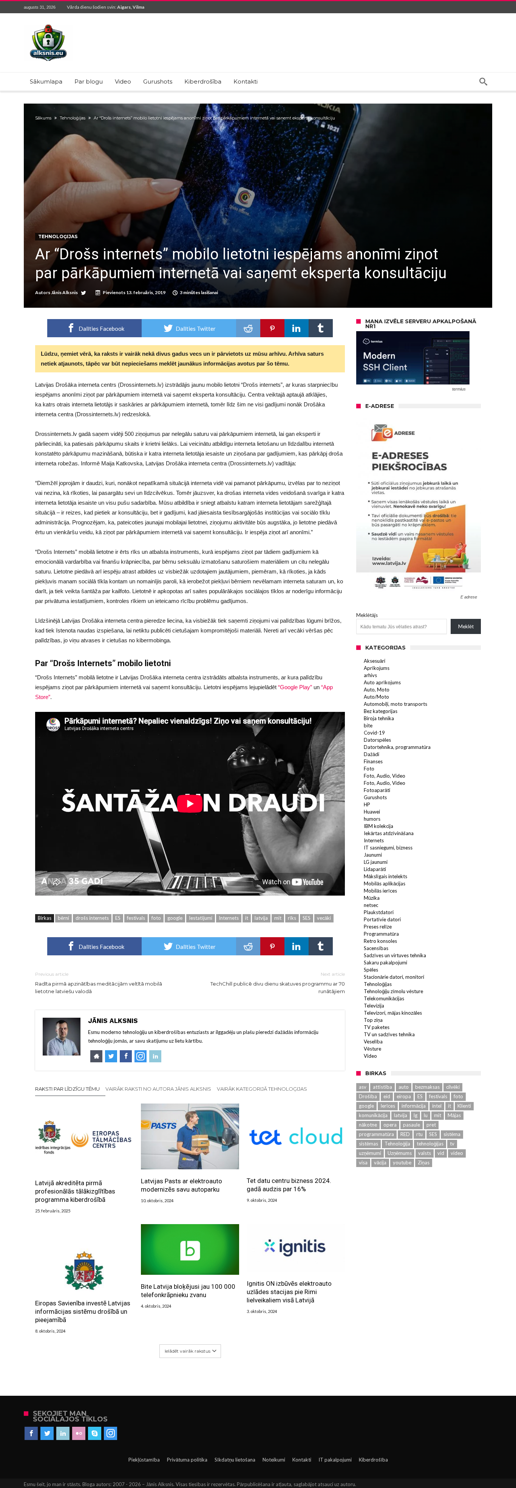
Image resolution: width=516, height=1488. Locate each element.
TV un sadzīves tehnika (389, 1034)
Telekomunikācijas (384, 998)
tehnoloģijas (430, 1144)
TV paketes (376, 1027)
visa (363, 1162)
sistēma (451, 1134)
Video (370, 1056)
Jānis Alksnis (64, 292)
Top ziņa (373, 1020)
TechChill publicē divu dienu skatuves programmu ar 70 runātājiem (277, 982)
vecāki (324, 918)
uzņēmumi (370, 1153)
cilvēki (453, 1087)
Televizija (374, 1006)
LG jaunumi (376, 862)
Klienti (464, 1106)
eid (386, 1096)
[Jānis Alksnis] (48, 24)
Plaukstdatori (379, 912)
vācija (380, 1162)
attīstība (382, 1087)
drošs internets (92, 918)
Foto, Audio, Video (384, 776)
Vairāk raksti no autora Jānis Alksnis (158, 1089)
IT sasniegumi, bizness (388, 848)
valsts (424, 1153)
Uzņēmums (400, 1153)
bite (368, 725)
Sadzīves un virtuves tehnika (395, 955)
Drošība (368, 1096)
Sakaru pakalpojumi (385, 962)
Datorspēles (377, 740)
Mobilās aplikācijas (384, 883)
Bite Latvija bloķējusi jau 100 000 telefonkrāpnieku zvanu (188, 1291)
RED (405, 1134)
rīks (292, 918)
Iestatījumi (200, 918)
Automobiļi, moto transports (395, 704)
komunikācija (373, 1115)
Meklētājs (367, 615)
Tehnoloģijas (72, 118)
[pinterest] (272, 328)
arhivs (370, 675)
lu (426, 1115)
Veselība (373, 1041)
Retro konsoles (380, 941)
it (246, 918)
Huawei (372, 812)
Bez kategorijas (380, 711)
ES (118, 918)
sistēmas (368, 1144)
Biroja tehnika (379, 718)
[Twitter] (47, 1433)
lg (415, 1115)
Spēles (371, 970)
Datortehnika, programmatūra (397, 747)
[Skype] (94, 1433)
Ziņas (423, 1162)
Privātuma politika (187, 1460)
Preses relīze (378, 927)
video (457, 1153)
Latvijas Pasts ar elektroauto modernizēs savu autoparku (181, 1185)
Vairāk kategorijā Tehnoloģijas (262, 1089)
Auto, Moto (376, 690)
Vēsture (372, 1049)
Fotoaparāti (377, 790)
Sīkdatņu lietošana (235, 1460)
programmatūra (376, 1134)
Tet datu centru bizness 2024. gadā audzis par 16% (289, 1185)
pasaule (411, 1125)
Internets (229, 918)
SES (307, 918)
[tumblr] (321, 328)
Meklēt (466, 626)
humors (372, 819)
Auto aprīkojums (382, 682)
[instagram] (110, 1433)
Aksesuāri (374, 661)
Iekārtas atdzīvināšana (389, 833)
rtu (419, 1134)
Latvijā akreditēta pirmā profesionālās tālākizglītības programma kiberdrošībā (75, 1191)
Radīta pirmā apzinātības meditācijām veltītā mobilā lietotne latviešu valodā (98, 982)
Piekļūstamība (144, 1460)
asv (362, 1087)
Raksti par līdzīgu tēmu (67, 1089)
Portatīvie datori (382, 919)
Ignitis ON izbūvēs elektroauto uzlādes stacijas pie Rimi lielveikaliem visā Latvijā (289, 1292)
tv (452, 1144)
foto (156, 918)
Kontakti (301, 1460)
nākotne (368, 1125)
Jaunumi (373, 855)
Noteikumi (274, 1460)
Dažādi (371, 754)
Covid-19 (374, 733)
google (174, 918)
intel (437, 1106)
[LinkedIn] (63, 1433)
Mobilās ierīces (380, 891)
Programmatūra (381, 934)
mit (277, 918)
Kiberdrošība (373, 1460)
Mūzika (372, 898)
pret (431, 1125)
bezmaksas (427, 1087)
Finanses (373, 761)
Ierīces (387, 1106)
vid (440, 1153)
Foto (369, 769)
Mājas (454, 1115)
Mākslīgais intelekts (385, 876)
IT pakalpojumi (335, 1460)
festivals (136, 918)
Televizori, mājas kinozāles (393, 1013)
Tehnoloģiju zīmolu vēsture (393, 991)
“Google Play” (295, 687)
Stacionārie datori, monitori (394, 977)
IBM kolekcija (378, 826)
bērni (63, 918)
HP (367, 804)
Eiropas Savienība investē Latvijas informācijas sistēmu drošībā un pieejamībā (82, 1311)
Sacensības (376, 948)
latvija (261, 918)
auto (404, 1087)
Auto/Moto (376, 697)
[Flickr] (78, 1433)
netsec (371, 905)
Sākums (43, 118)
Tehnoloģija (397, 1144)
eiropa (404, 1096)
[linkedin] (296, 328)
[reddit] (248, 328)
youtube (402, 1162)
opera (390, 1125)
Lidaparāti (375, 869)
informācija (414, 1106)
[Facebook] (31, 1433)
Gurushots (375, 797)
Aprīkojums (376, 668)
